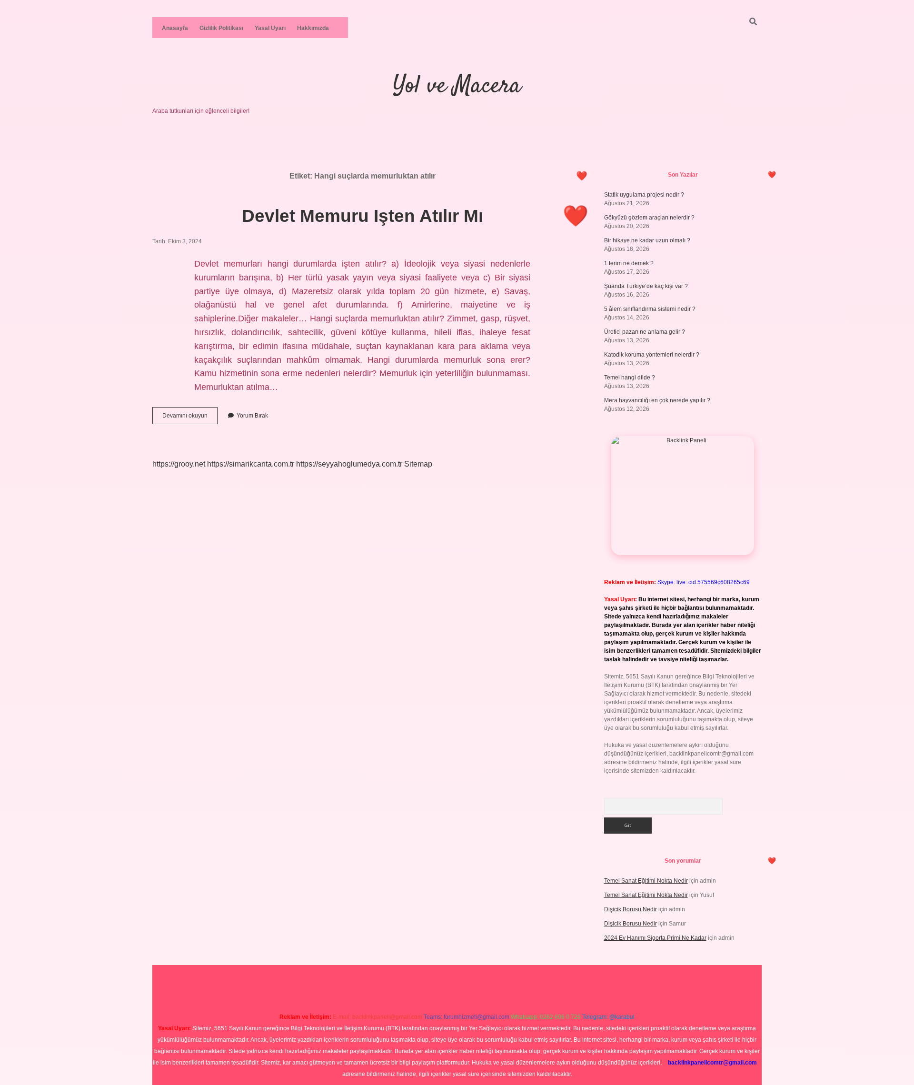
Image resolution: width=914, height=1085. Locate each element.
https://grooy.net (178, 464)
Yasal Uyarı (270, 28)
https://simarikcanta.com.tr (250, 464)
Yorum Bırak (252, 415)
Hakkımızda (313, 28)
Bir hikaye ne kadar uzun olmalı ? (647, 240)
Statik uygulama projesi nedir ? (644, 194)
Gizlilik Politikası (221, 28)
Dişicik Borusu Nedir (630, 909)
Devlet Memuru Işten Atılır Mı (362, 216)
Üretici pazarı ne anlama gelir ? (644, 331)
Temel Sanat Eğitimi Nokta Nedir (646, 880)
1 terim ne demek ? (629, 263)
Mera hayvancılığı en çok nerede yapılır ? (657, 400)
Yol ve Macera (457, 86)
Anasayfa (175, 28)
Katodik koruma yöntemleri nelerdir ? (651, 354)
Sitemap (418, 464)
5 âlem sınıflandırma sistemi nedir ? (649, 309)
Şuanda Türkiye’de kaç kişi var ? (646, 286)
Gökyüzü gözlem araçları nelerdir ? (649, 217)
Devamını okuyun (190, 418)
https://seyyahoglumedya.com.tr (349, 464)
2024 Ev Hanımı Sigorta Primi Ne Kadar (655, 938)
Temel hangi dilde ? (629, 377)
